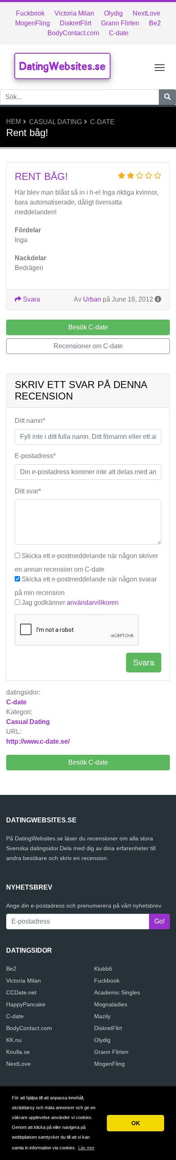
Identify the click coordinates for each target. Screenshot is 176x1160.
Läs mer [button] (86, 1147)
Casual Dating (55, 121)
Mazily (102, 1016)
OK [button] (135, 1123)
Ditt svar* (28, 491)
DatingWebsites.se (62, 66)
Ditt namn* (30, 420)
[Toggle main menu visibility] (160, 67)
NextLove (146, 13)
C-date (119, 33)
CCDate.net (21, 992)
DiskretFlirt (75, 23)
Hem (13, 121)
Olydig (113, 13)
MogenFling (32, 23)
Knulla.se (18, 1052)
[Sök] (167, 97)
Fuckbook (30, 13)
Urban (92, 299)
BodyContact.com (73, 33)
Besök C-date (88, 762)
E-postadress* (35, 455)
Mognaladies (110, 1004)
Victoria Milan (74, 13)
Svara (30, 299)
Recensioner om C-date (88, 346)
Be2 (155, 23)
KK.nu (14, 1040)
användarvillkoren (93, 602)
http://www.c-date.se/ (38, 741)
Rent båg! (41, 176)
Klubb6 (103, 968)
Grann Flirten (120, 23)
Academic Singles (117, 992)
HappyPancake (25, 1004)
